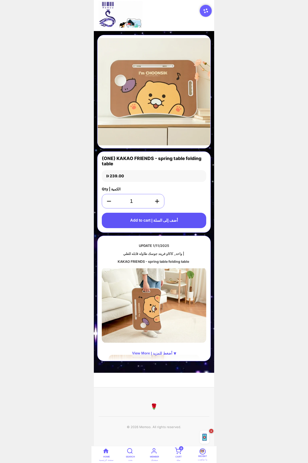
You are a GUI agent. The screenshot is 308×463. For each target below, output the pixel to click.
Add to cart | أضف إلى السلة (154, 220)
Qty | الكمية (111, 189)
